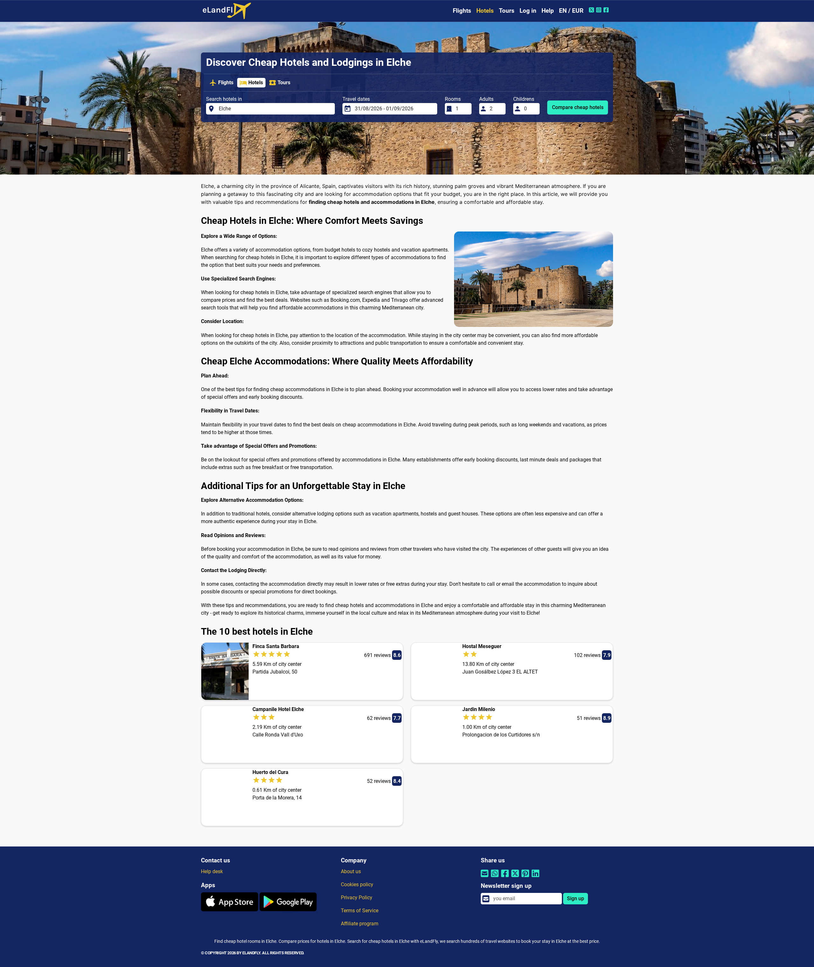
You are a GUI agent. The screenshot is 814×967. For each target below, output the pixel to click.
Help (548, 10)
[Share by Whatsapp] (495, 877)
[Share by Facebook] (505, 877)
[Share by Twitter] (515, 877)
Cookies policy (357, 884)
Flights (462, 10)
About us (351, 871)
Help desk (212, 871)
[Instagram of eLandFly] (599, 10)
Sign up (575, 898)
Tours (506, 10)
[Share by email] (484, 877)
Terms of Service (359, 911)
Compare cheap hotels (578, 107)
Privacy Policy (356, 897)
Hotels (485, 10)
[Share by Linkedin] (535, 877)
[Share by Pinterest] (525, 877)
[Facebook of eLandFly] (606, 10)
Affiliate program (359, 924)
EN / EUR (571, 10)
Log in (528, 10)
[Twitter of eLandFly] (592, 10)
